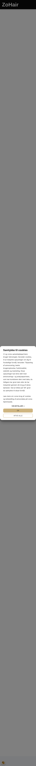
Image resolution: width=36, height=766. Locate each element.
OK (18, 411)
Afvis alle (18, 416)
